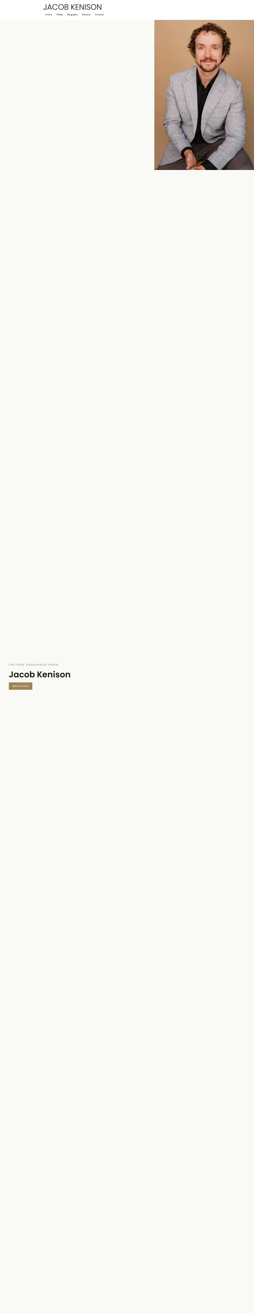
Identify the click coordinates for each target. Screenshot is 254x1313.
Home (48, 14)
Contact (99, 14)
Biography (72, 14)
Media (59, 14)
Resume (86, 14)
